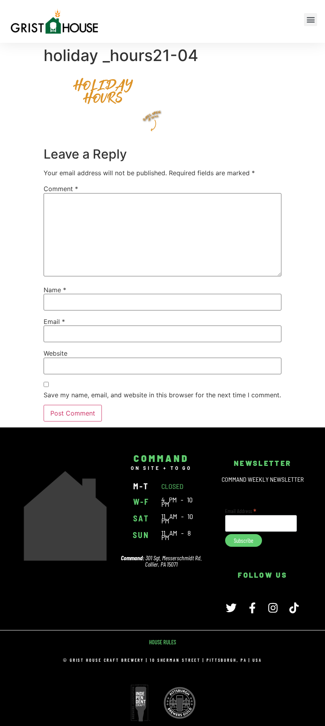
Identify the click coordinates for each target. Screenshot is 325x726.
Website (55, 353)
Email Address (240, 510)
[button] (310, 19)
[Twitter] (231, 607)
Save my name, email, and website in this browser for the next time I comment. (162, 395)
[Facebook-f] (252, 607)
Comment (61, 189)
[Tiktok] (294, 607)
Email (54, 321)
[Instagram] (273, 607)
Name (55, 290)
